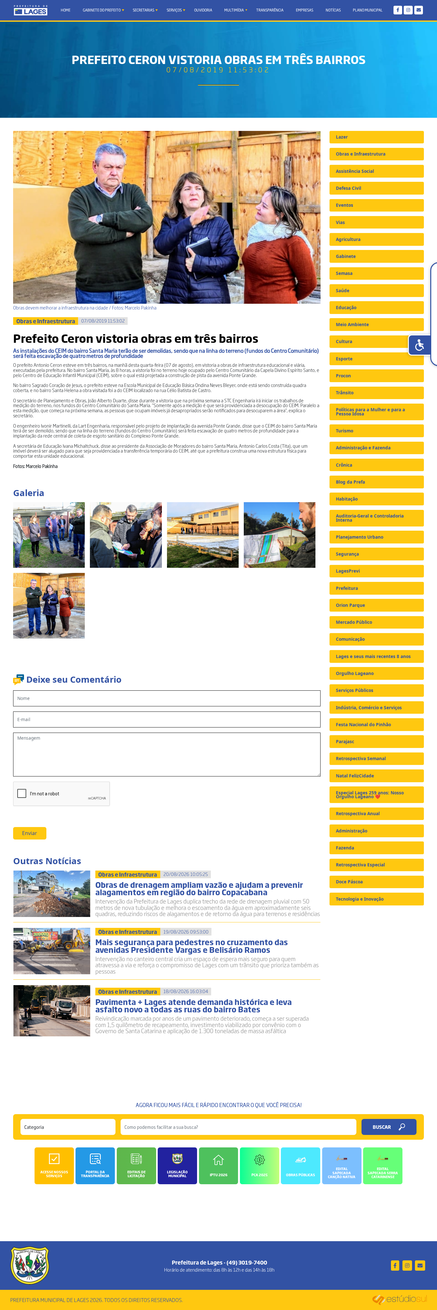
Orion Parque (350, 605)
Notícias (333, 9)
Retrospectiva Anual (358, 813)
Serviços (174, 9)
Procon (343, 376)
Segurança (347, 554)
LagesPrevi (348, 571)
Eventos (344, 205)
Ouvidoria (203, 9)
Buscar (382, 1127)
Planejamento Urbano (359, 537)
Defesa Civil (348, 188)
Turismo (344, 431)
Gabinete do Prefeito (102, 9)
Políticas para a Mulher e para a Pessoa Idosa (370, 411)
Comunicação (350, 639)
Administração (351, 831)
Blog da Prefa (350, 482)
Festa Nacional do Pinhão (363, 724)
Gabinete (346, 256)
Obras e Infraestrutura (360, 154)
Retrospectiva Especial (360, 865)
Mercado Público (354, 622)
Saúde (342, 290)
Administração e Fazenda (363, 448)
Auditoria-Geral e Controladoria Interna (370, 518)
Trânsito (345, 393)
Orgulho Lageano (355, 673)
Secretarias (143, 9)
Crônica (344, 465)
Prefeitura (347, 588)
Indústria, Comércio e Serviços (369, 707)
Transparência (269, 9)
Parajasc (345, 741)
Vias (340, 222)
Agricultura (348, 239)
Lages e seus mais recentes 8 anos (373, 656)
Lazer (342, 137)
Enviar (29, 833)
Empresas (304, 9)
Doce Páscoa (349, 882)
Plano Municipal (368, 9)
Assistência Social (355, 171)
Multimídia (234, 9)
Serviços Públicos (354, 690)
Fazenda (345, 848)
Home (65, 9)
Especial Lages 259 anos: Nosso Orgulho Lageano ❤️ (370, 795)
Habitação (347, 499)
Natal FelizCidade (355, 776)
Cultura (344, 341)
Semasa (344, 273)
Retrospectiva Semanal (361, 758)
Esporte (344, 359)
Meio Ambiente (352, 324)
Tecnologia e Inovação (360, 899)
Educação (346, 307)
